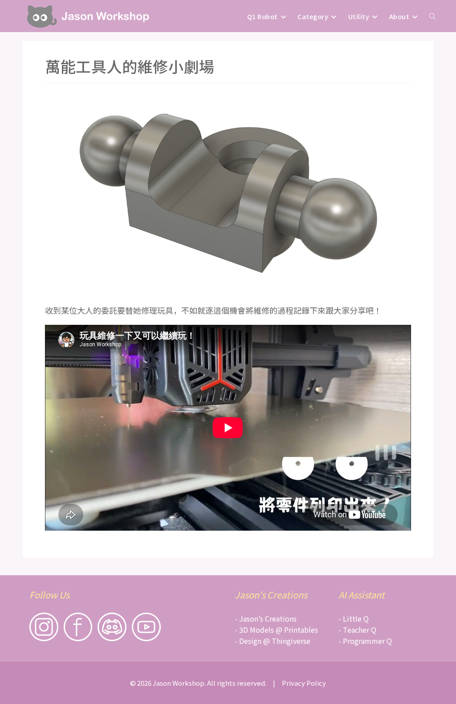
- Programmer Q (365, 640)
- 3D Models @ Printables (276, 629)
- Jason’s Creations (266, 618)
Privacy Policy (304, 683)
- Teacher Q (357, 629)
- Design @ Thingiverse (272, 640)
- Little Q (353, 618)
